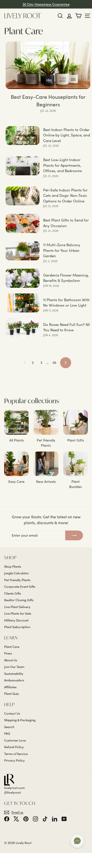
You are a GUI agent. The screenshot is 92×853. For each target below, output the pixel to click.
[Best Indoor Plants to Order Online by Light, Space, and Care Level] (22, 135)
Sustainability (13, 673)
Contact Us (12, 713)
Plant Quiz (11, 693)
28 (54, 362)
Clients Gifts (12, 593)
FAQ (7, 733)
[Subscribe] (74, 535)
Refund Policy (14, 747)
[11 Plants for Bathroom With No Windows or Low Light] (22, 302)
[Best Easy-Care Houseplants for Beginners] (48, 65)
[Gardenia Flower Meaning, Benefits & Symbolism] (22, 278)
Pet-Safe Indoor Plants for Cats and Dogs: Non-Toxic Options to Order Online (65, 195)
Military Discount (16, 620)
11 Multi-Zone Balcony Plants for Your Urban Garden (61, 250)
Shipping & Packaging (20, 720)
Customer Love (15, 740)
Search (9, 727)
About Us (10, 660)
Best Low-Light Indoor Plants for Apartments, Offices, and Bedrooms (62, 165)
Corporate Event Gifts (19, 586)
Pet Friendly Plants (17, 580)
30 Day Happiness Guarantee (46, 4)
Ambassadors (14, 680)
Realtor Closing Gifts (19, 600)
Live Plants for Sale (17, 613)
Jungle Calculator (16, 573)
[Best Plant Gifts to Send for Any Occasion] (22, 223)
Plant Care (11, 646)
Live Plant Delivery (17, 607)
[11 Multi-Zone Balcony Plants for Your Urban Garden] (22, 250)
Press (8, 653)
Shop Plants (12, 566)
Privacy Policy (14, 760)
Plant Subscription (17, 627)
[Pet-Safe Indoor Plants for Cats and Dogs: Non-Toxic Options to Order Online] (22, 196)
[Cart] (78, 16)
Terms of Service (16, 754)
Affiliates (10, 687)
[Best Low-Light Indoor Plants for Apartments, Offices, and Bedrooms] (22, 165)
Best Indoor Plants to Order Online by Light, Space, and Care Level (66, 135)
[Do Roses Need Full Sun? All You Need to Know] (22, 327)
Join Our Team (14, 667)
